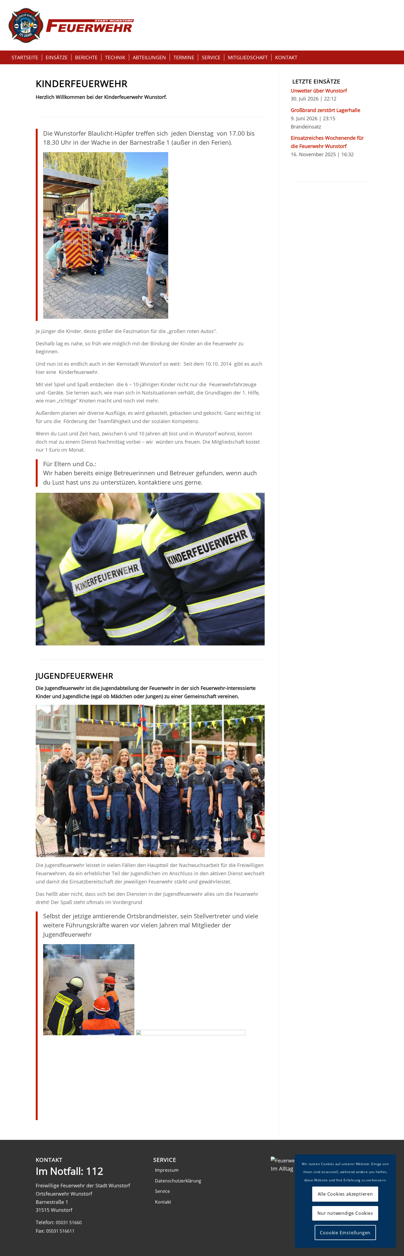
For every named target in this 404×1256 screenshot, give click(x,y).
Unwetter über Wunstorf (319, 90)
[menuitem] (25, 57)
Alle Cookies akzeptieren (345, 1194)
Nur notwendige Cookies (345, 1213)
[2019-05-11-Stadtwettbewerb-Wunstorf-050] (150, 569)
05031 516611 (60, 1231)
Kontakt (163, 1202)
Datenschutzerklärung (178, 1181)
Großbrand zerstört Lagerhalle (325, 110)
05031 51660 (69, 1222)
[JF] (150, 781)
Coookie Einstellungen (345, 1233)
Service (162, 1191)
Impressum (167, 1170)
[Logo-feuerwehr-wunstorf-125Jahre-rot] (71, 25)
